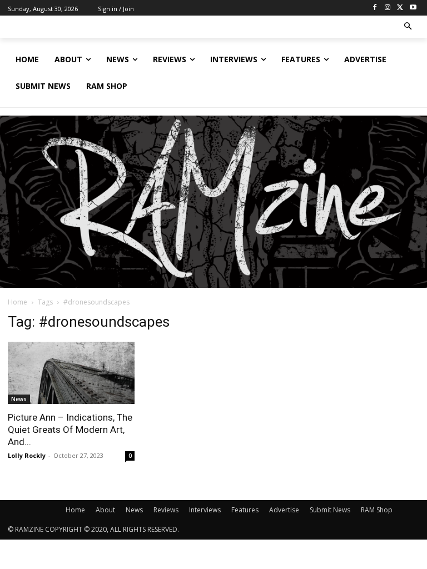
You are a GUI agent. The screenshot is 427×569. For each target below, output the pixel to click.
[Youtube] (412, 8)
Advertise (284, 510)
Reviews (165, 510)
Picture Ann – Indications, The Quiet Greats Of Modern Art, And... (70, 429)
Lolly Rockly (27, 455)
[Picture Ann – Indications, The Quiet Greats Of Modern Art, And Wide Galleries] (71, 373)
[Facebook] (375, 8)
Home (17, 302)
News (19, 399)
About (105, 510)
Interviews (205, 510)
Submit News (330, 510)
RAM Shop (377, 510)
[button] (408, 27)
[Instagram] (387, 8)
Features (245, 510)
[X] (400, 8)
